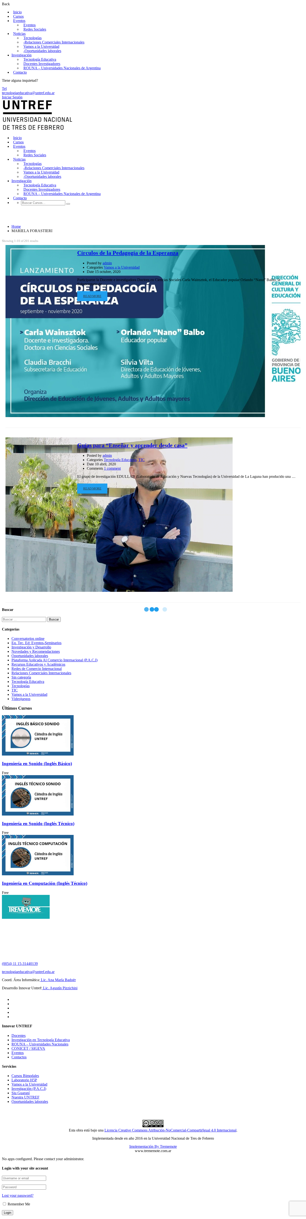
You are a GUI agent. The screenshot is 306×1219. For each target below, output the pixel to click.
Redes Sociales (34, 29)
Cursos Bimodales (25, 1076)
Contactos (19, 1057)
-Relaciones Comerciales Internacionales (53, 42)
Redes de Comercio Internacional (36, 669)
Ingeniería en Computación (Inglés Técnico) (44, 883)
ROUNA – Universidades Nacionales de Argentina (62, 68)
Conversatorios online (27, 639)
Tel (4, 89)
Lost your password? (17, 1195)
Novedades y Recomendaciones (35, 651)
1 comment (112, 468)
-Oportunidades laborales (42, 51)
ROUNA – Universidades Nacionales (39, 1044)
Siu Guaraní (20, 1093)
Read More (92, 296)
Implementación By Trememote (153, 1146)
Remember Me (18, 1204)
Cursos (18, 16)
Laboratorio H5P (24, 1080)
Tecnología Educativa (39, 59)
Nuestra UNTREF (25, 1097)
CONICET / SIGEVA (28, 1048)
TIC (141, 460)
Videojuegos (20, 699)
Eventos (19, 21)
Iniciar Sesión (12, 97)
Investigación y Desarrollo (31, 647)
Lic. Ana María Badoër (58, 980)
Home (16, 226)
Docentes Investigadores (41, 64)
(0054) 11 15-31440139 (20, 964)
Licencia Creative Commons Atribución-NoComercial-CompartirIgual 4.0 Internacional (170, 1130)
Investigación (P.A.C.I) (28, 1089)
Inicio (17, 12)
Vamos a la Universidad (41, 46)
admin (107, 263)
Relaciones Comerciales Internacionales (41, 673)
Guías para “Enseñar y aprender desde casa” (132, 445)
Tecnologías (32, 38)
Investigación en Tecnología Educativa (40, 1040)
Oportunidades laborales (29, 656)
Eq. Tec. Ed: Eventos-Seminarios (36, 643)
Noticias (19, 34)
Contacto (20, 72)
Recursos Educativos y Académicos (38, 664)
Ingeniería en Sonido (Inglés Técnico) (38, 823)
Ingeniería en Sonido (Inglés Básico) (37, 763)
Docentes (18, 1036)
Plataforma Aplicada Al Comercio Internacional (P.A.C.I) (54, 660)
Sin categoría (21, 677)
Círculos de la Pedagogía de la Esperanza (127, 253)
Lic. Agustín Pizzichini (59, 988)
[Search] (68, 204)
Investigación (21, 55)
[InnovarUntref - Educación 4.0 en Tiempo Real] (37, 130)
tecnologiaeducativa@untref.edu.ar (28, 93)
